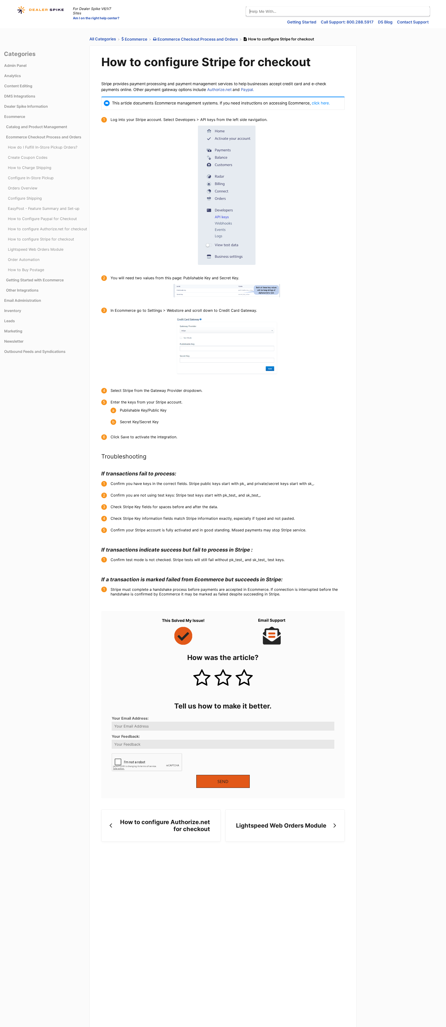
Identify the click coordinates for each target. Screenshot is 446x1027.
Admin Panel (15, 65)
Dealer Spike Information (26, 106)
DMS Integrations (19, 96)
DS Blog (386, 22)
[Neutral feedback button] (223, 678)
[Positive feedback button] (202, 678)
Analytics (12, 75)
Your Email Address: (130, 718)
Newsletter (13, 341)
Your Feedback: (126, 736)
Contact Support (413, 22)
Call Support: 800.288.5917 (347, 22)
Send (222, 781)
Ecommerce (14, 116)
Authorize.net (219, 89)
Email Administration (22, 300)
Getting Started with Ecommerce (35, 280)
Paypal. (247, 89)
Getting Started (302, 22)
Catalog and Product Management (36, 126)
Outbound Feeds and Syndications (35, 351)
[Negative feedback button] (244, 678)
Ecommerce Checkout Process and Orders (43, 137)
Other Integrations (22, 290)
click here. (321, 103)
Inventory (12, 310)
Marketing (13, 331)
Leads (9, 320)
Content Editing (18, 86)
